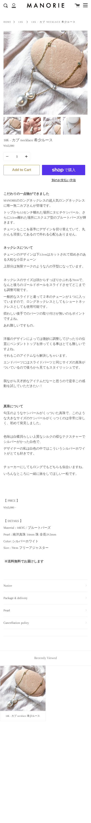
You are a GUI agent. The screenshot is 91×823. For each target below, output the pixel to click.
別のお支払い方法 (64, 180)
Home (7, 22)
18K (20, 22)
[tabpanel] (46, 73)
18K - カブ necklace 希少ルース (53, 22)
